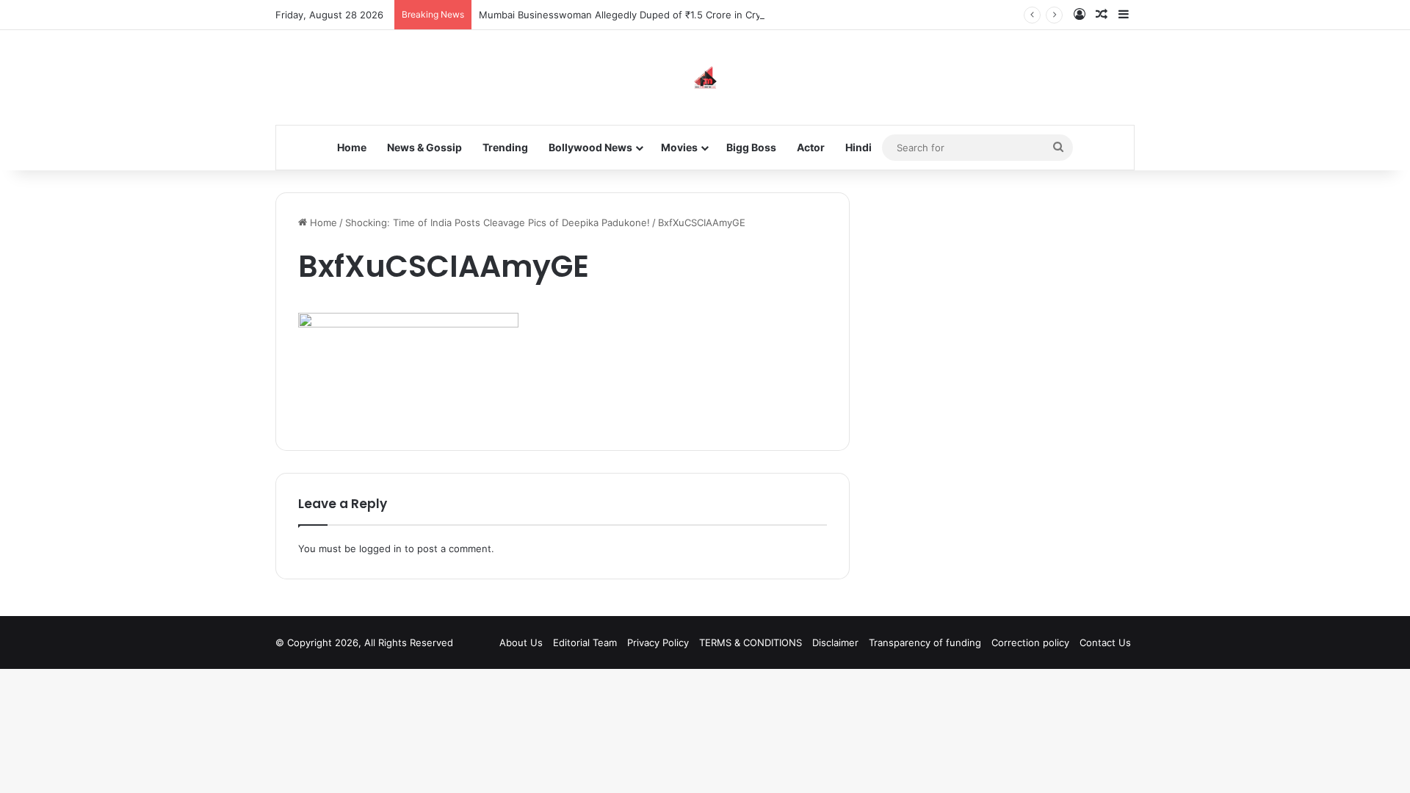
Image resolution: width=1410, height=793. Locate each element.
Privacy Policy (658, 642)
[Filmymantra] (705, 77)
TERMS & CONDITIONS (750, 642)
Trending (505, 147)
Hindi (858, 147)
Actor (811, 147)
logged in (380, 548)
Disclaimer (835, 642)
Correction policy (1030, 642)
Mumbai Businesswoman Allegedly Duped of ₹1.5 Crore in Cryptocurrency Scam (661, 15)
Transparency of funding (925, 642)
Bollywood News (590, 147)
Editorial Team (585, 642)
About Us (521, 642)
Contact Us (1105, 642)
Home (351, 147)
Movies (679, 147)
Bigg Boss (751, 147)
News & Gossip (424, 147)
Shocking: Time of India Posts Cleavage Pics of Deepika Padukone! (497, 222)
